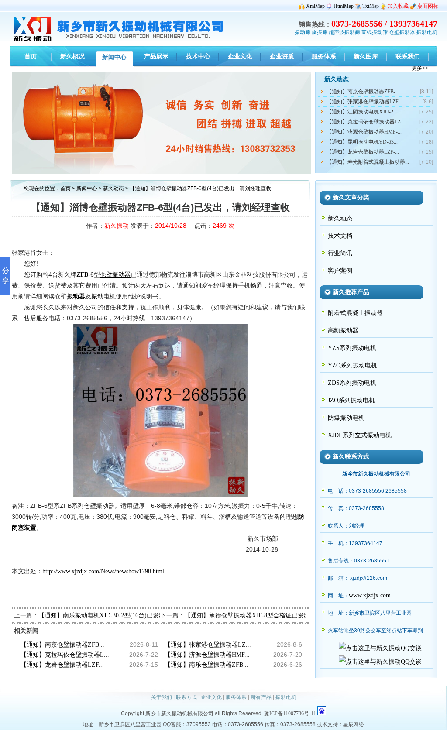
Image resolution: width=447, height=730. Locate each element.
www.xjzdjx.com (370, 595)
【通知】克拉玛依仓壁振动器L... (65, 654)
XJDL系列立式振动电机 (360, 435)
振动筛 (302, 32)
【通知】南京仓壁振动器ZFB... (62, 644)
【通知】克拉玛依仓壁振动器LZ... (366, 122)
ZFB (82, 274)
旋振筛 (319, 32)
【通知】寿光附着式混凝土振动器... (368, 162)
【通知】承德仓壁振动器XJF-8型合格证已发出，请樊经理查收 (269, 615)
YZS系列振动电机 (352, 348)
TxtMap (370, 6)
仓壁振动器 (402, 32)
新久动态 (114, 188)
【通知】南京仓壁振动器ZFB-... (363, 92)
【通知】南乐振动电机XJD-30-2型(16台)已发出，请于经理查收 (123, 615)
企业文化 (211, 697)
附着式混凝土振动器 (355, 313)
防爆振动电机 (346, 418)
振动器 (76, 296)
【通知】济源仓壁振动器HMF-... (364, 132)
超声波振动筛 (344, 32)
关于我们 (161, 697)
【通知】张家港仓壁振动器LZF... (364, 102)
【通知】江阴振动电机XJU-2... (362, 112)
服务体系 (236, 697)
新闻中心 (86, 188)
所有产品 (261, 697)
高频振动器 (343, 330)
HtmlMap (344, 6)
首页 (65, 188)
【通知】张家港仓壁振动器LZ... (208, 644)
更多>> (420, 68)
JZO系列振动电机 (351, 400)
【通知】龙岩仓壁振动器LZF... (62, 664)
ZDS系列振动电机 (352, 383)
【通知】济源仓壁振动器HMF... (207, 654)
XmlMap (315, 6)
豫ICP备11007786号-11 (290, 713)
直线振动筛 (374, 32)
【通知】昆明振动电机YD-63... (362, 142)
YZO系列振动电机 (352, 365)
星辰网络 (353, 724)
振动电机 (426, 32)
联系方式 (186, 697)
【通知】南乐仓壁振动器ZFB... (206, 664)
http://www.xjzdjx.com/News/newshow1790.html (103, 571)
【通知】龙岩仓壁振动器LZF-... (363, 152)
